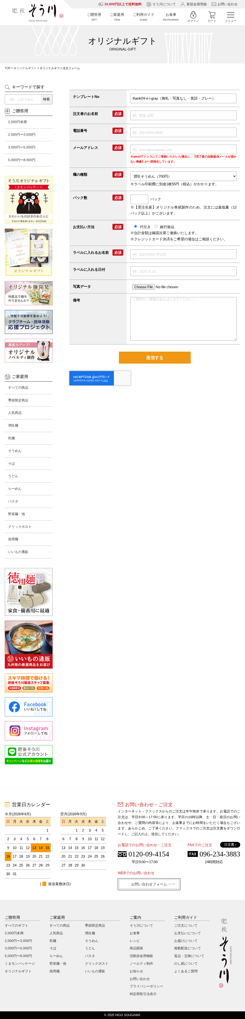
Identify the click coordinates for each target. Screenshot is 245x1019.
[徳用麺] (29, 592)
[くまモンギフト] (29, 200)
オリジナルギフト (25, 68)
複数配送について (187, 948)
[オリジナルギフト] (29, 252)
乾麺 (11, 438)
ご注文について (186, 925)
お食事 (135, 933)
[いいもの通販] (29, 645)
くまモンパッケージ (20, 963)
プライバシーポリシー (146, 986)
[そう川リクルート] (29, 682)
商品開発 (136, 948)
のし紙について (186, 963)
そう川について (164, 4)
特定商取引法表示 (143, 994)
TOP (8, 68)
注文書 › (230, 844)
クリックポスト (20, 527)
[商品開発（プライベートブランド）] (29, 293)
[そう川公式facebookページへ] (29, 706)
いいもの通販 (18, 552)
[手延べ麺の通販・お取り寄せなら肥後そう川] (37, 13)
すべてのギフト (16, 925)
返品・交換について (189, 956)
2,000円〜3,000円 (21, 134)
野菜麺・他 (16, 514)
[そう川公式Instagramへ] (29, 730)
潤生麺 (13, 425)
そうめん (15, 451)
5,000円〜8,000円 (21, 160)
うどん (13, 476)
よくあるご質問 (186, 971)
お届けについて (186, 941)
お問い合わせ (227, 4)
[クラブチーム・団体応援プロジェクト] (29, 322)
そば (11, 463)
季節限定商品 (18, 400)
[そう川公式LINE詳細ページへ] (29, 754)
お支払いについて (187, 933)
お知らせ (136, 971)
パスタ (13, 501)
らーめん (15, 488)
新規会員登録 (197, 4)
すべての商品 (18, 387)
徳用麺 (13, 539)
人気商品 (15, 413)
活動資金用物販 (141, 956)
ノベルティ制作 (141, 963)
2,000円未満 (17, 122)
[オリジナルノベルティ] (29, 351)
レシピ (135, 941)
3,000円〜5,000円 (21, 147)
